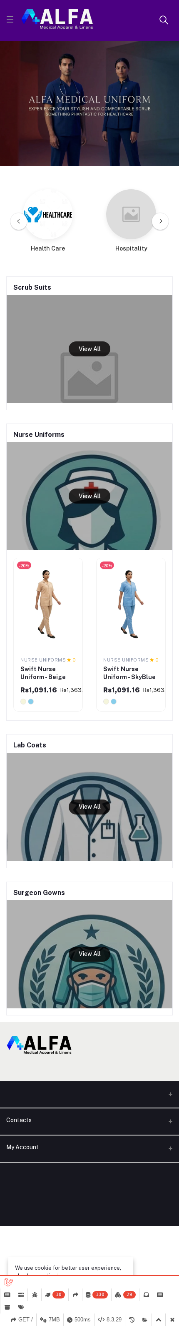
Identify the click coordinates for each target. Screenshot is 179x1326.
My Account (22, 1147)
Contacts (19, 1120)
